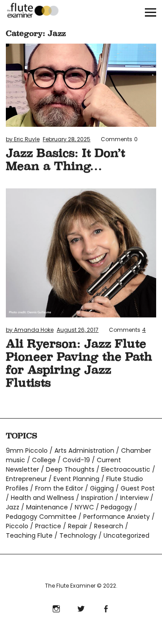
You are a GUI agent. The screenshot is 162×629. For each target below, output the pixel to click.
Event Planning (76, 478)
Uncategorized (126, 535)
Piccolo (17, 526)
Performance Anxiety (116, 516)
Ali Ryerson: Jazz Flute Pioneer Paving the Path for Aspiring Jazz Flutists (79, 363)
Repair (77, 526)
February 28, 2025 (66, 139)
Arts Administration (84, 450)
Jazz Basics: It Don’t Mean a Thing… (65, 159)
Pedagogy (116, 507)
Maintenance (47, 507)
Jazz (12, 507)
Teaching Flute (29, 535)
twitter (81, 607)
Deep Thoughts (70, 469)
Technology (78, 535)
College (44, 459)
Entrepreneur (26, 478)
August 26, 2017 (78, 330)
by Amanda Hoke (30, 330)
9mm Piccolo (27, 450)
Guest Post (138, 488)
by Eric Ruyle (23, 139)
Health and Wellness (42, 497)
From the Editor (59, 488)
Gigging (102, 488)
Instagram (56, 607)
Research (108, 526)
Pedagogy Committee (41, 516)
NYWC (84, 507)
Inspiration (97, 497)
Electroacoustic (125, 469)
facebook (106, 607)
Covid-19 (76, 459)
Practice (48, 526)
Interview (134, 497)
